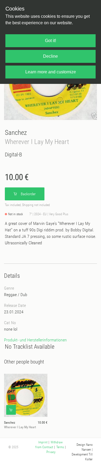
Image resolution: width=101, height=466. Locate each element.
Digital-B (13, 154)
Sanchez (16, 132)
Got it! (50, 40)
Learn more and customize (50, 72)
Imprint (42, 442)
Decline (50, 56)
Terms (60, 447)
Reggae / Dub (15, 294)
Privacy (50, 452)
